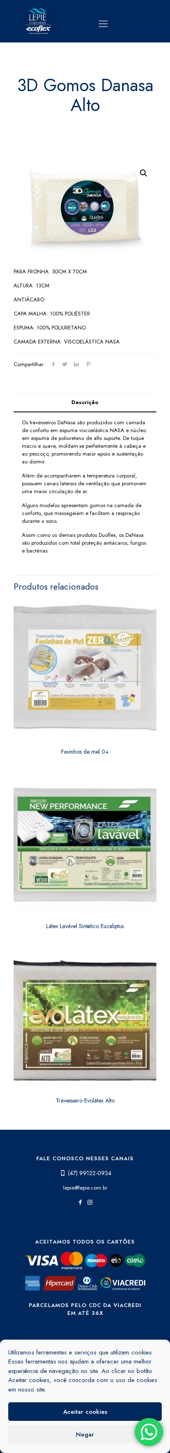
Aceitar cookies (85, 1411)
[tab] (85, 402)
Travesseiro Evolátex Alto (85, 1100)
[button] (143, 173)
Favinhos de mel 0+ (85, 752)
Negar (85, 1434)
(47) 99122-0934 (89, 1173)
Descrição (85, 402)
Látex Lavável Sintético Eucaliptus (85, 926)
